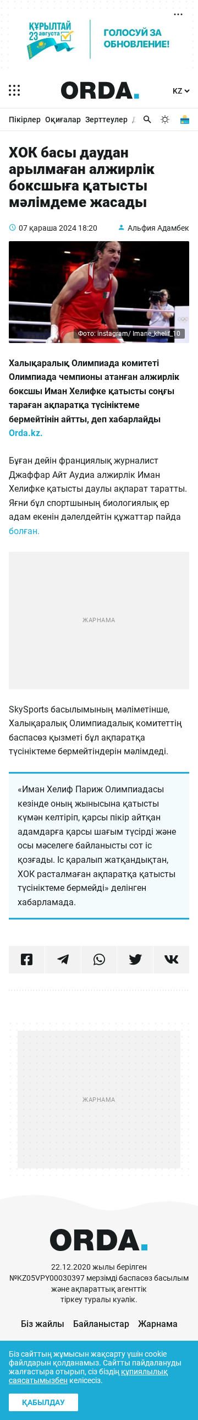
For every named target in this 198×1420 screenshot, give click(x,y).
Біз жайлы (42, 1324)
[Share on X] (135, 959)
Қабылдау (43, 1402)
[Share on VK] (171, 959)
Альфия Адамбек (158, 228)
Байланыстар (101, 1324)
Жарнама (158, 1324)
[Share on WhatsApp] (99, 959)
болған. (25, 531)
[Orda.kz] (98, 1257)
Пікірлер (25, 119)
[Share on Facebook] (27, 959)
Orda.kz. (27, 433)
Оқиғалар (63, 119)
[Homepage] (100, 90)
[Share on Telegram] (63, 959)
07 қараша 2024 (47, 228)
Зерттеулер (106, 119)
